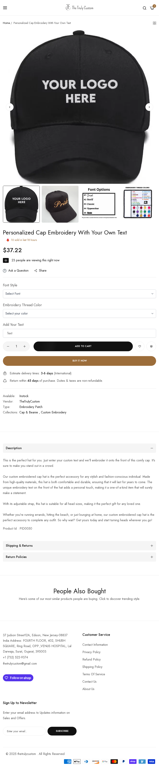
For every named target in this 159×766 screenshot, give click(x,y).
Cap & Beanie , (29, 412)
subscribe (62, 731)
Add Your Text (13, 324)
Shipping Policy (92, 667)
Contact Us (89, 681)
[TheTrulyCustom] (79, 8)
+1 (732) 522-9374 (15, 657)
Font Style (10, 285)
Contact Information (95, 644)
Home (6, 23)
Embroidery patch (30, 407)
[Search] (144, 7)
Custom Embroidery (53, 412)
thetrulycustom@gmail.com (20, 663)
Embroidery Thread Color (22, 305)
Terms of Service (93, 674)
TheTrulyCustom (29, 401)
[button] (149, 107)
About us (88, 689)
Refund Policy (91, 659)
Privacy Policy (91, 652)
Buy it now (80, 361)
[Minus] (8, 346)
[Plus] (24, 346)
